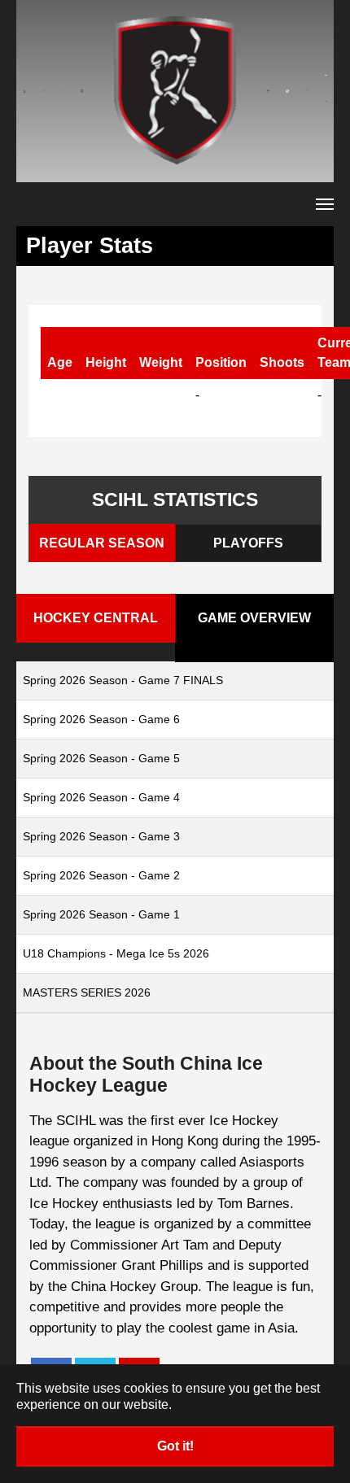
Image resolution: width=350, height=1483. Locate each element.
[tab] (101, 543)
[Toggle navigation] (325, 204)
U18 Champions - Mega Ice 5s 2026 (116, 953)
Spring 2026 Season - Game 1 (101, 914)
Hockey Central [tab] (95, 618)
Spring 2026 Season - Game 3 (101, 836)
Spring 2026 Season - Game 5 (101, 758)
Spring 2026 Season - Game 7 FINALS (123, 680)
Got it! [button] (175, 1446)
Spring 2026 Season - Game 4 (101, 797)
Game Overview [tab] (254, 618)
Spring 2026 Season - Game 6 (101, 719)
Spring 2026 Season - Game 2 (101, 875)
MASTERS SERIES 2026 (87, 992)
